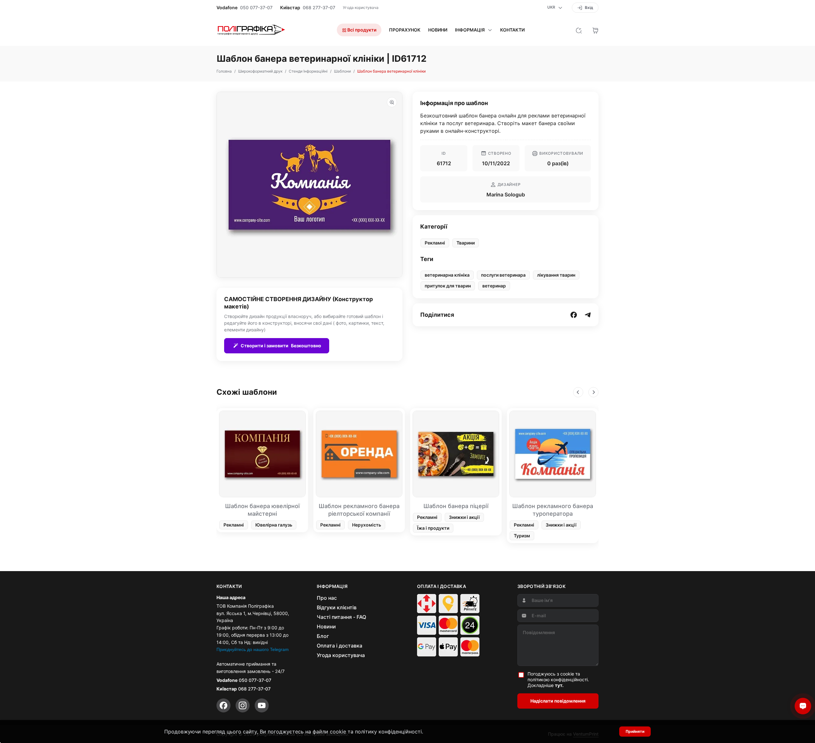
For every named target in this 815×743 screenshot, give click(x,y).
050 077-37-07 (256, 7)
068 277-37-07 (319, 7)
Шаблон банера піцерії (455, 506)
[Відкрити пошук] (579, 30)
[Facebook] (223, 705)
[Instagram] (243, 705)
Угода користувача (361, 7)
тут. (559, 685)
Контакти (512, 29)
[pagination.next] (593, 392)
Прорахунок (405, 29)
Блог (323, 636)
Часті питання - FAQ (341, 617)
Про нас (327, 598)
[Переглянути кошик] (595, 30)
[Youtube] (262, 705)
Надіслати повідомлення (557, 701)
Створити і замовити (281, 345)
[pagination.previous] (578, 392)
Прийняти (635, 731)
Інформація (470, 29)
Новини (437, 29)
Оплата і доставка (339, 645)
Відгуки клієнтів (337, 607)
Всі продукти (361, 29)
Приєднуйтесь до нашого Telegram (252, 649)
